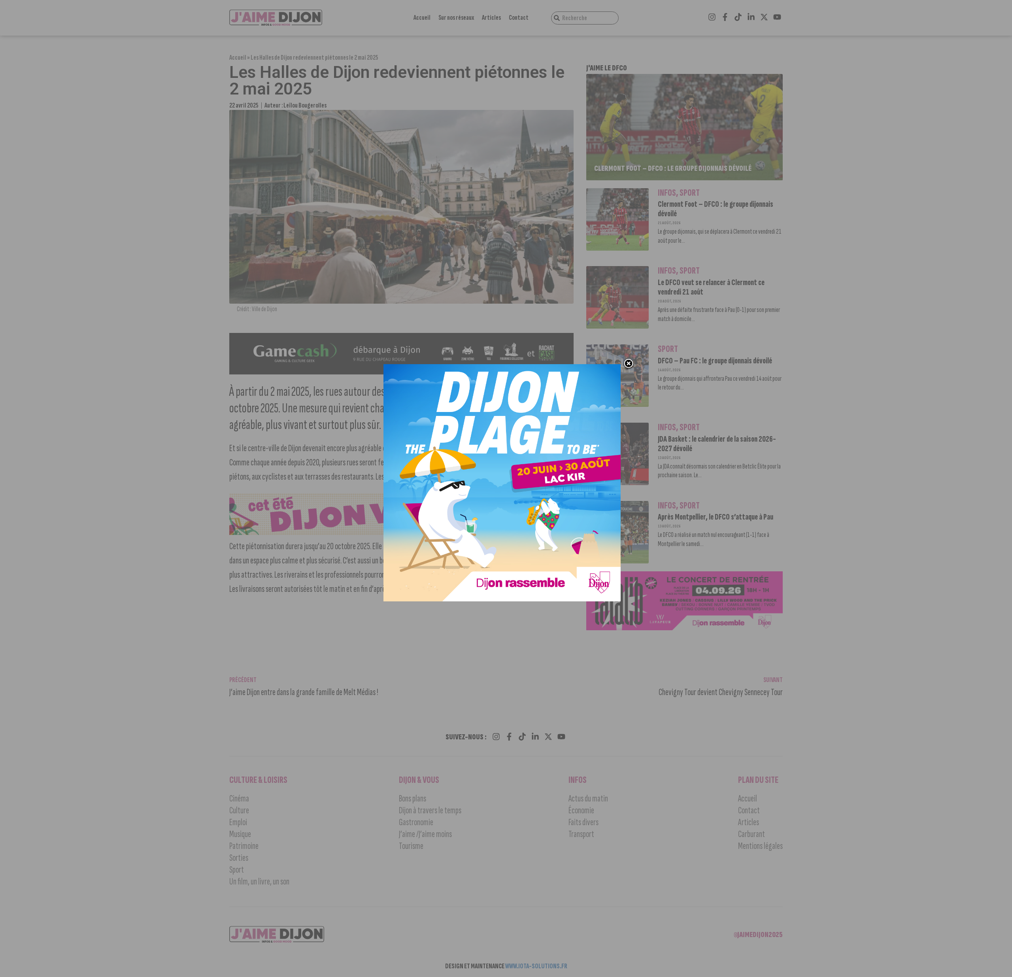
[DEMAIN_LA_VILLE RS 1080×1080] (502, 599)
